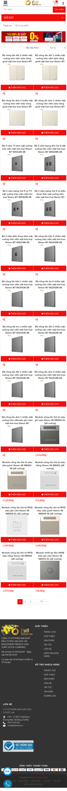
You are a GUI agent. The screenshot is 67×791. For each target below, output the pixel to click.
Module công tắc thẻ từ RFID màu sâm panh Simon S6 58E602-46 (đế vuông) (50, 510)
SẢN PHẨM (49, 641)
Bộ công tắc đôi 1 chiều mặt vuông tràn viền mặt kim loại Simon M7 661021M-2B (17, 375)
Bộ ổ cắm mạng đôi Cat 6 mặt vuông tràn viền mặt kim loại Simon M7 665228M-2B (50, 148)
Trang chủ (7, 26)
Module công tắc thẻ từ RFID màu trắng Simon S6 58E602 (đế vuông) (17, 555)
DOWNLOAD (50, 696)
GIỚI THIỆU (49, 636)
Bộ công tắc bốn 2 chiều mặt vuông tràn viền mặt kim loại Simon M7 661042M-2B (50, 239)
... (35, 602)
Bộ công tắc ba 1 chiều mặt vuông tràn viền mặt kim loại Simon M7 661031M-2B (17, 329)
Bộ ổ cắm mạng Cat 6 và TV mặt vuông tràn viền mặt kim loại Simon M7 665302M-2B (17, 194)
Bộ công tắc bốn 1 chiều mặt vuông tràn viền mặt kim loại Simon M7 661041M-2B (17, 284)
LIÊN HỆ (48, 649)
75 (41, 602)
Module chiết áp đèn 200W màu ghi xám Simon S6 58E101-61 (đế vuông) (50, 555)
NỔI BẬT (9, 17)
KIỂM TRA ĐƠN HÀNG (51, 654)
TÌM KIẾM (48, 692)
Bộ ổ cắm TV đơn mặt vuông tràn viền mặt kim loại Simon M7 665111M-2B (17, 148)
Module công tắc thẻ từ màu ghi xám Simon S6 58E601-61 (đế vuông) (50, 420)
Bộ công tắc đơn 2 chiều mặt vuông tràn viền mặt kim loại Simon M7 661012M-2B (50, 375)
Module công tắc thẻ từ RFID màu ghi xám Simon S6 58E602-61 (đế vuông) (17, 510)
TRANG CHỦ (50, 632)
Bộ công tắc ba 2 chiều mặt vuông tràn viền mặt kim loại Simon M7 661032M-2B (50, 284)
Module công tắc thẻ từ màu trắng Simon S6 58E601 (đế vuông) (50, 465)
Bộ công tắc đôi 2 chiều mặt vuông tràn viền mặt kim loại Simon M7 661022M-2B (50, 329)
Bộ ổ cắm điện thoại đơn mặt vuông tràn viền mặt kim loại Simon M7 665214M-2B (17, 239)
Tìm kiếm (59, 9)
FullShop (38, 777)
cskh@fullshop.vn (15, 726)
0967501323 (13, 723)
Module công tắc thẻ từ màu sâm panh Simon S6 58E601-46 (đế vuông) (17, 465)
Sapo (45, 777)
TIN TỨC (48, 645)
